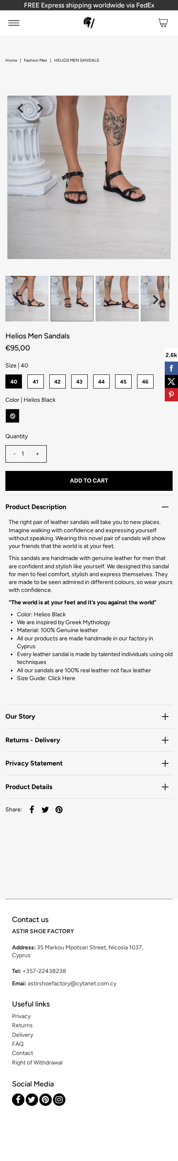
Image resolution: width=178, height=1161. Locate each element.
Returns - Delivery (32, 740)
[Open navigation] (14, 22)
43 (79, 382)
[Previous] (20, 108)
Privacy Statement (34, 763)
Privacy (21, 1016)
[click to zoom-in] (158, 108)
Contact (22, 1053)
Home (11, 60)
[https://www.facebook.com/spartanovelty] (18, 1099)
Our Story (20, 716)
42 (57, 382)
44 (101, 382)
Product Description (35, 507)
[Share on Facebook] (32, 810)
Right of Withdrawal (37, 1062)
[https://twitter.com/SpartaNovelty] (32, 1099)
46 (145, 382)
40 (13, 382)
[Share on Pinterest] (59, 810)
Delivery (22, 1034)
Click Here (61, 678)
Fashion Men (35, 60)
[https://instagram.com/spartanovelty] (59, 1099)
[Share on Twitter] (45, 810)
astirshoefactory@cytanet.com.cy (72, 983)
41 (35, 382)
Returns (22, 1025)
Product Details (28, 787)
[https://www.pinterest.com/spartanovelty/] (45, 1099)
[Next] (40, 108)
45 (123, 382)
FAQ (18, 1044)
